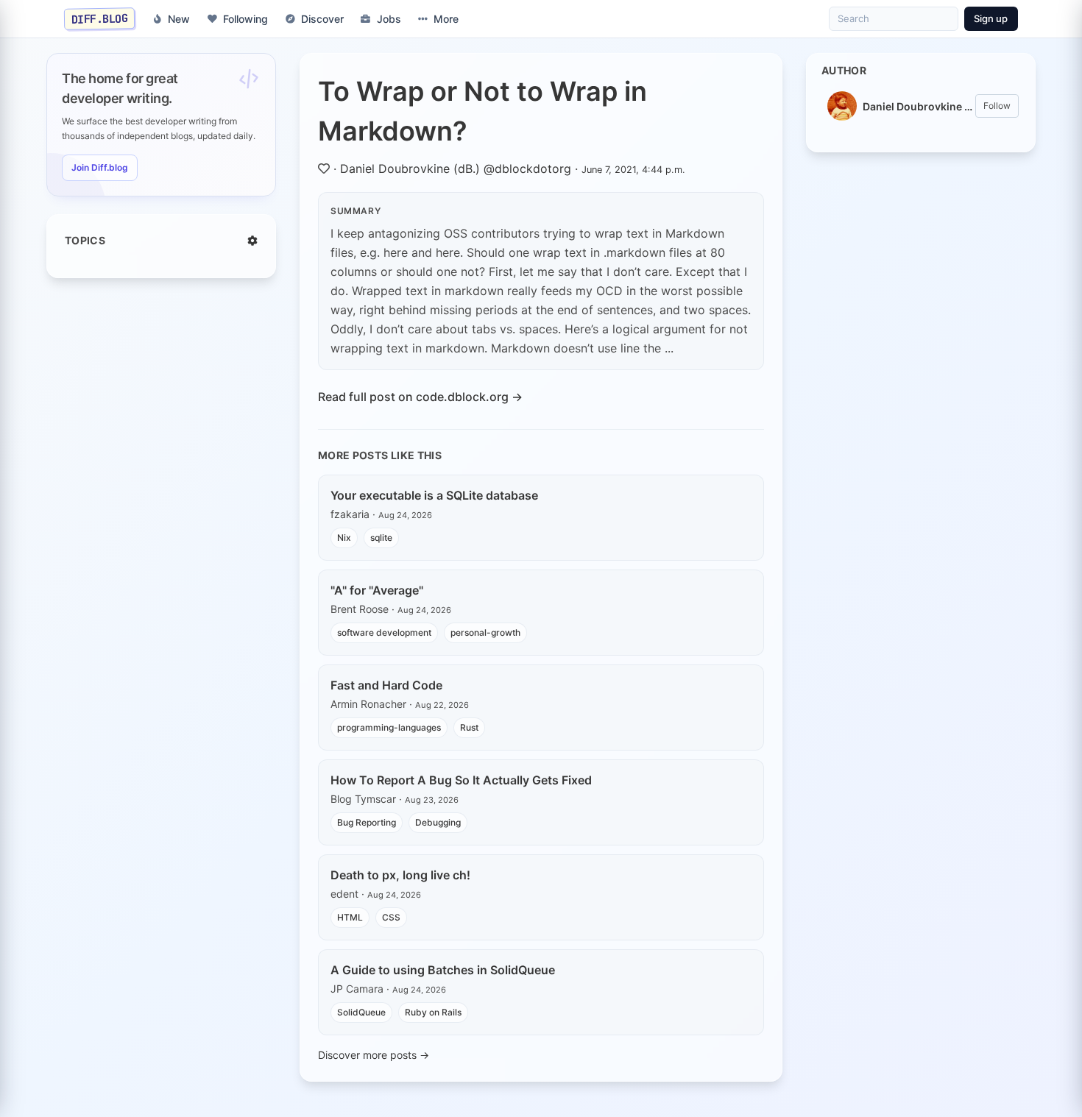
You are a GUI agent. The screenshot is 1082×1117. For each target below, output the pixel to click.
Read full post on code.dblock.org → (420, 396)
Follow (997, 105)
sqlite (381, 537)
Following (245, 19)
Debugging (438, 822)
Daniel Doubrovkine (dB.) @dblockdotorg (455, 168)
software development (384, 632)
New (179, 19)
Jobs (389, 19)
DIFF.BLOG (99, 18)
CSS (391, 917)
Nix (344, 537)
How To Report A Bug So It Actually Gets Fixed (461, 780)
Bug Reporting (366, 822)
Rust (469, 727)
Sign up (991, 18)
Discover (322, 19)
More (446, 19)
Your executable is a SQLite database (434, 495)
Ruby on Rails (433, 1012)
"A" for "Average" (376, 590)
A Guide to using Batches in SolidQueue (442, 969)
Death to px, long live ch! (400, 875)
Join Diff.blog (99, 167)
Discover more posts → (373, 1055)
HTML (350, 917)
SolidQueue (361, 1012)
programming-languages (389, 727)
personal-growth (485, 632)
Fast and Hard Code (386, 685)
